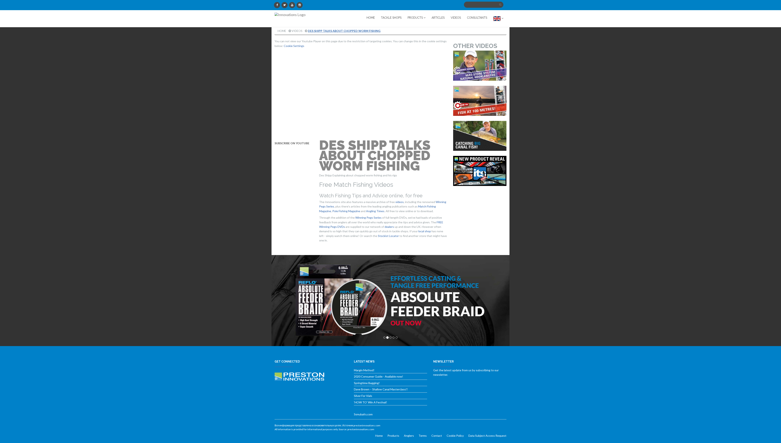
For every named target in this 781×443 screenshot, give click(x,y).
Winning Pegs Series (368, 217)
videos (399, 202)
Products (393, 435)
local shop (424, 231)
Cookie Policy (455, 435)
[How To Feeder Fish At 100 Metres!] (480, 101)
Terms (423, 435)
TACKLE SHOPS (391, 17)
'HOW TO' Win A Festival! (370, 402)
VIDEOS (456, 17)
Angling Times (375, 211)
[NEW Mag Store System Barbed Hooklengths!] (480, 66)
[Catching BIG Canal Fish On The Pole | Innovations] (480, 136)
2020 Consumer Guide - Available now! (378, 376)
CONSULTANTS (477, 17)
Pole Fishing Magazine (346, 211)
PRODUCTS (416, 17)
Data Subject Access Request (487, 435)
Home (282, 31)
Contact (436, 435)
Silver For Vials (363, 395)
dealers (389, 226)
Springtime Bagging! (367, 383)
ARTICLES (438, 17)
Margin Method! (364, 370)
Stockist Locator (388, 236)
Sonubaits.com (363, 414)
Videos (297, 31)
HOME (371, 17)
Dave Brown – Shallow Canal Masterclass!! (381, 389)
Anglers (409, 435)
